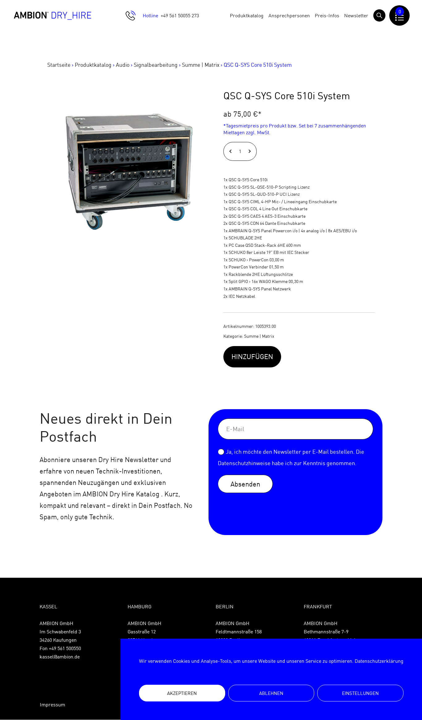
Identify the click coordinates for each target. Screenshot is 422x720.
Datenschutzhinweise (244, 463)
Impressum (52, 704)
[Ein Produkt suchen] (379, 15)
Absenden (245, 484)
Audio (122, 64)
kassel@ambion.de (60, 657)
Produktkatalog (247, 15)
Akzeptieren (182, 693)
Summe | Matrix (200, 64)
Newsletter (356, 15)
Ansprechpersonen (289, 15)
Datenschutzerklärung (379, 661)
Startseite (58, 64)
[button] (231, 151)
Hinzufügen (252, 356)
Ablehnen (271, 693)
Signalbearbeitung (156, 64)
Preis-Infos (327, 15)
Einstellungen (360, 693)
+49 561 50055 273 (180, 15)
